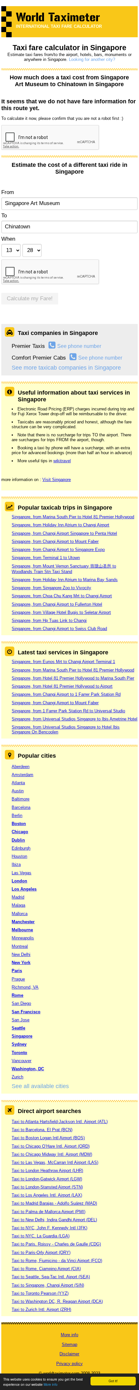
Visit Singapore (56, 479)
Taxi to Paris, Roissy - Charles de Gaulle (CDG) (56, 1244)
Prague (18, 979)
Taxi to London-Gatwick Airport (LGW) (47, 1179)
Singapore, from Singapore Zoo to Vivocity (51, 587)
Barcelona (21, 807)
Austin (18, 790)
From (7, 192)
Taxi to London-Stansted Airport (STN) (47, 1187)
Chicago (20, 831)
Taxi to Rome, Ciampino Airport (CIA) (46, 1268)
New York (21, 962)
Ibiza (16, 864)
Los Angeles (24, 889)
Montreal (20, 946)
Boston (19, 823)
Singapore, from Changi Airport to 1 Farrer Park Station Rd (66, 694)
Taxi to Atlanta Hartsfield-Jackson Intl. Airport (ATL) (60, 1121)
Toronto (19, 1052)
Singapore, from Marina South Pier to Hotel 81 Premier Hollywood (73, 516)
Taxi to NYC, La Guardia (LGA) (41, 1236)
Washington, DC (28, 1068)
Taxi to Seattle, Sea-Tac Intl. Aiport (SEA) (51, 1276)
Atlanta (18, 782)
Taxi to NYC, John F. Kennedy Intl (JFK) (49, 1227)
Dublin (18, 840)
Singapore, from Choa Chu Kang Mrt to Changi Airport (62, 595)
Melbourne (22, 929)
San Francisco (26, 1011)
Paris (17, 970)
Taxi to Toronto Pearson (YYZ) (40, 1293)
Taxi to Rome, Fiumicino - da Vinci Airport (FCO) (57, 1260)
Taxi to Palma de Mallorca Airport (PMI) (48, 1211)
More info (51, 1384)
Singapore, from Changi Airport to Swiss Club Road (59, 628)
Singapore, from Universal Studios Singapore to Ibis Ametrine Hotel (74, 719)
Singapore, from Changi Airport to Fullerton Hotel (57, 604)
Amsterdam (22, 774)
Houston (19, 856)
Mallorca (19, 913)
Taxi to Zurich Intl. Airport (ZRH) (41, 1309)
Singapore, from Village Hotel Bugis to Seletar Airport (61, 612)
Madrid (18, 897)
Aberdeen (20, 766)
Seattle (18, 1028)
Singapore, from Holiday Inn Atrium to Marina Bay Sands (65, 579)
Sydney (19, 1044)
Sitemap (69, 1344)
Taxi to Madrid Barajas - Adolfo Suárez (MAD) (54, 1203)
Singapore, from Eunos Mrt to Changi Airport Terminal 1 (63, 661)
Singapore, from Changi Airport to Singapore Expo (58, 549)
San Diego (21, 1003)
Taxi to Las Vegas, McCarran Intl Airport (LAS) (55, 1162)
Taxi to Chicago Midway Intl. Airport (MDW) (52, 1154)
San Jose (20, 1019)
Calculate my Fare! (30, 298)
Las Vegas (21, 872)
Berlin (17, 815)
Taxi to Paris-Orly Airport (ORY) (41, 1252)
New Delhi (21, 954)
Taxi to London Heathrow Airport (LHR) (47, 1170)
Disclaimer (69, 1353)
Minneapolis (23, 938)
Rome (17, 995)
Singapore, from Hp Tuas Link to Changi (49, 620)
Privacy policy (69, 1363)
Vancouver (21, 1060)
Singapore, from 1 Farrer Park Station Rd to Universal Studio (68, 710)
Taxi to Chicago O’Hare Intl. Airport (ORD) (51, 1146)
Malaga (18, 905)
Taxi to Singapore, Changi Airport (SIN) (48, 1285)
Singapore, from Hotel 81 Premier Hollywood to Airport (62, 686)
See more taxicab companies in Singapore (66, 367)
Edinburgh (21, 848)
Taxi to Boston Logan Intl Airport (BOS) (48, 1137)
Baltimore (20, 799)
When (8, 239)
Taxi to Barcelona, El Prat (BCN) (42, 1129)
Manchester (23, 921)
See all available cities (40, 1086)
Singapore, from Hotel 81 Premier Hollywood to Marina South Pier (73, 678)
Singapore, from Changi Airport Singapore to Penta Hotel (64, 533)
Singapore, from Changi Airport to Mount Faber (55, 541)
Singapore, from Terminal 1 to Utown (46, 557)
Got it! (113, 1380)
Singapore (22, 1036)
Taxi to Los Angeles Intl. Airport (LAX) (47, 1195)
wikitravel (62, 460)
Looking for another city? (92, 59)
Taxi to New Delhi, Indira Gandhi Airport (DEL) (54, 1219)
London (19, 881)
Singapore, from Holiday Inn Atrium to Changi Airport (60, 525)
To (4, 216)
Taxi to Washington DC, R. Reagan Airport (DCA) (57, 1301)
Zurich (17, 1076)
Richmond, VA (25, 987)
